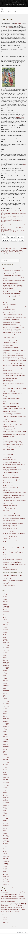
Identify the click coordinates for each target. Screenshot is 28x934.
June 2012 (5, 869)
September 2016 (6, 785)
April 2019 (5, 734)
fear (12, 896)
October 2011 (5, 883)
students (14, 907)
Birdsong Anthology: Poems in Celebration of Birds (13, 286)
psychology (11, 905)
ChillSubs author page (7, 349)
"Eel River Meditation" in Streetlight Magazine (12, 479)
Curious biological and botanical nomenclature (12, 575)
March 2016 (5, 795)
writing (18, 253)
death (24, 893)
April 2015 (5, 813)
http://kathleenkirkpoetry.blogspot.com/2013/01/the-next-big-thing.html (13, 211)
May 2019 (5, 733)
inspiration (11, 898)
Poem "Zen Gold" (6, 510)
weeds (16, 909)
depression (3, 894)
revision (20, 905)
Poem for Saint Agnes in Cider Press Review (11, 512)
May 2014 (5, 832)
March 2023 (5, 660)
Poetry (13, 248)
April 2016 (5, 794)
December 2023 (6, 645)
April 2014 (5, 833)
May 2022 (5, 677)
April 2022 (5, 678)
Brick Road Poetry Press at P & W (9, 585)
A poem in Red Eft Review (8, 339)
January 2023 (5, 664)
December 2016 (6, 780)
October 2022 (5, 668)
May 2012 (5, 871)
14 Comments (24, 248)
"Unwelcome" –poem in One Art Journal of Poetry (13, 325)
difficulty (7, 894)
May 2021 (5, 696)
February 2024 (6, 642)
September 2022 (6, 670)
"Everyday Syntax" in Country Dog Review (11, 316)
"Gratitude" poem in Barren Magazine (10, 472)
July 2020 (5, 710)
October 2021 (5, 688)
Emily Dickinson (19, 894)
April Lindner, (18, 23)
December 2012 (6, 860)
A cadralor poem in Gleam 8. (8, 414)
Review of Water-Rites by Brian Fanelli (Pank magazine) (14, 317)
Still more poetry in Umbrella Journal (10, 405)
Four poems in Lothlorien (8, 380)
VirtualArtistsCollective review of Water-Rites (12, 353)
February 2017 (6, 777)
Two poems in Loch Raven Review (10, 372)
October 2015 (5, 804)
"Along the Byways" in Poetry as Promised (11, 515)
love (12, 899)
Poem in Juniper (6, 396)
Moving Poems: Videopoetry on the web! (11, 577)
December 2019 (6, 721)
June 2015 (5, 810)
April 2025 (5, 619)
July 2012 (5, 868)
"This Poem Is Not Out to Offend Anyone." (11, 403)
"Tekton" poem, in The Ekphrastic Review (11, 321)
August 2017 (5, 767)
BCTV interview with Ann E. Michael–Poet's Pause (13, 424)
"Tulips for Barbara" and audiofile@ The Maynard (13, 357)
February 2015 (6, 817)
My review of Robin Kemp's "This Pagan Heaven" (13, 559)
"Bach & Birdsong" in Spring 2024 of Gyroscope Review (14, 388)
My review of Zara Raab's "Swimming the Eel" (12, 561)
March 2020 (5, 716)
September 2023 (6, 650)
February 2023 (6, 662)
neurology (20, 901)
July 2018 (5, 749)
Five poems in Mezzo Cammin (9, 526)
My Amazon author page (8, 288)
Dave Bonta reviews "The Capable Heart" (11, 319)
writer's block (23, 909)
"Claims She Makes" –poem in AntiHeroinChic (12, 314)
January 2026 (5, 604)
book (2, 891)
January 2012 (5, 878)
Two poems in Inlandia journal (9, 474)
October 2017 (5, 764)
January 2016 (5, 799)
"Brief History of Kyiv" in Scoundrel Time (11, 462)
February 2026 (6, 603)
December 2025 (6, 606)
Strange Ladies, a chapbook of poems (10, 283)
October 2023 (5, 649)
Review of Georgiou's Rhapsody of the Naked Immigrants (14, 564)
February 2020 (6, 718)
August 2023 (5, 652)
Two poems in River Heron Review (10, 447)
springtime (7, 907)
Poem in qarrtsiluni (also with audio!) (10, 330)
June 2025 (5, 616)
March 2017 (5, 776)
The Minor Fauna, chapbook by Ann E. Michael (12, 291)
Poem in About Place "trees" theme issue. (11, 477)
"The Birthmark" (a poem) (8, 485)
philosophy (9, 904)
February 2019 (6, 738)
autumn (15, 888)
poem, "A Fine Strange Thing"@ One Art (11, 311)
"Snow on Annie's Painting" (8, 381)
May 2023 (5, 657)
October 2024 (5, 629)
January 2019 (5, 739)
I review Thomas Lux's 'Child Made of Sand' (12, 562)
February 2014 (6, 836)
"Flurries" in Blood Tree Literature (10, 528)
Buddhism (13, 891)
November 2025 (6, 607)
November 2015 (6, 802)
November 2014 (6, 822)
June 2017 (5, 771)
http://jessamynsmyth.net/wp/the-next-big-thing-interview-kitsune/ (13, 214)
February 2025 (6, 622)
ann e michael (14, 2)
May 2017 (5, 772)
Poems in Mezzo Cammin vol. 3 (9, 484)
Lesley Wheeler (19, 898)
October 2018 (5, 744)
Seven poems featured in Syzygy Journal (11, 406)
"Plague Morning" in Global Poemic (10, 508)
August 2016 (5, 787)
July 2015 (5, 808)
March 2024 (5, 640)
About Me (15, 11)
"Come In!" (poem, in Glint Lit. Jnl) (10, 525)
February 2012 (6, 876)
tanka (19, 907)
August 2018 (5, 748)
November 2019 (6, 723)
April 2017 (5, 774)
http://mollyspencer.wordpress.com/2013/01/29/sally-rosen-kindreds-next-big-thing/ (13, 228)
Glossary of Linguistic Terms (8, 587)
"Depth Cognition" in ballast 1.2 (9, 337)
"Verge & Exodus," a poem (8, 482)
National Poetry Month (8, 902)
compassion (23, 891)
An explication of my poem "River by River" (12, 502)
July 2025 (5, 614)
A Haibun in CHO (6, 538)
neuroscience (24, 901)
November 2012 (6, 861)
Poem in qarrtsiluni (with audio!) (9, 324)
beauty (20, 887)
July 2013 (5, 848)
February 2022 (6, 682)
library (24, 898)
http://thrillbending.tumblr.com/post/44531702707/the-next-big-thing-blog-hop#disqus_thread (14, 231)
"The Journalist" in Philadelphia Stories (11, 475)
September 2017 (6, 766)
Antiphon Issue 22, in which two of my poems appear (13, 495)
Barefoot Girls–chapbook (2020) (9, 296)
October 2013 (5, 843)
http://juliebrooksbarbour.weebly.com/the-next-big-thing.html (12, 220)
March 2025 (5, 621)
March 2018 (5, 756)
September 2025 (6, 611)
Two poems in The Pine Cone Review (10, 487)
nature (16, 901)
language (14, 898)
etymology (9, 896)
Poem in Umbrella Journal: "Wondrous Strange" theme (14, 434)
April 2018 (5, 754)
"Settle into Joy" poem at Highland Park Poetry (12, 530)
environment (4, 896)
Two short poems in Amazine (8, 335)
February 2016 (6, 797)
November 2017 (6, 762)
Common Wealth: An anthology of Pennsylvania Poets (14, 295)
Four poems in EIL (6, 490)
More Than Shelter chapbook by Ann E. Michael (12, 285)
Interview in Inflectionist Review (9, 467)
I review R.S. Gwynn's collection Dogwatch (11, 551)
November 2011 (6, 881)
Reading (16, 905)
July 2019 (5, 729)
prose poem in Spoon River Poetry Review (11, 513)
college (19, 891)
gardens (2, 898)
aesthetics (9, 887)
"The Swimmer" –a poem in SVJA (9, 522)
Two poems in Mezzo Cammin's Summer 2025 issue (13, 327)
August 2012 (5, 866)
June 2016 (5, 790)
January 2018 (5, 759)
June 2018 (5, 751)
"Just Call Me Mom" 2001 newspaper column (12, 441)
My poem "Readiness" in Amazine (10, 378)
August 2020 (5, 708)
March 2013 (5, 855)
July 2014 (5, 828)
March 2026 (5, 601)
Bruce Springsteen (20, 117)
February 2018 (6, 757)
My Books (3, 11)
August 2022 (5, 672)
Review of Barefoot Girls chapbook (10, 334)
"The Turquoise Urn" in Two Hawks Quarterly (12, 497)
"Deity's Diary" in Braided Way (9, 456)
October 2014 (5, 823)
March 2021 (5, 700)
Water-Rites (10, 253)
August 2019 (5, 728)
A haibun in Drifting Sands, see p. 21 (10, 520)
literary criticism (4, 899)
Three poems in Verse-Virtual (8, 312)
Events (10, 248)
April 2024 (5, 639)
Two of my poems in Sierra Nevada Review (11, 347)
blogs (6, 250)
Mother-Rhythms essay (7, 302)
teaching (22, 907)
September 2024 (6, 631)
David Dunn (20, 892)
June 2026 (5, 596)
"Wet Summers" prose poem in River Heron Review (13, 523)
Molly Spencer (9, 27)
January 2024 (5, 644)
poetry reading (5, 905)
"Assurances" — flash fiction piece (10, 342)
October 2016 (5, 784)
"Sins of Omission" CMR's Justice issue (11, 344)
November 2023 (6, 647)
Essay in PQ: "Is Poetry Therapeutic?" (10, 505)
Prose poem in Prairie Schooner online (10, 423)
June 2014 (5, 830)
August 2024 (5, 632)
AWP (18, 887)
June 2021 (5, 695)
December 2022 (6, 665)
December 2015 (6, 800)
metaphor (22, 900)
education (14, 894)
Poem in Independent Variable (9, 309)
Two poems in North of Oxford (9, 531)
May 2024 (5, 637)
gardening (22, 896)
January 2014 (5, 838)
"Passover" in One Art (7, 457)
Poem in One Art (6, 470)
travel (2, 909)
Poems (9, 11)
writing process (13, 911)
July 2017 (5, 769)
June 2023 (5, 655)
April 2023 (5, 659)
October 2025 (5, 609)
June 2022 (5, 675)
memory (17, 900)
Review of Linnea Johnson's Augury (10, 569)
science (2, 907)
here (16, 110)
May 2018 (5, 752)
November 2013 (6, 841)
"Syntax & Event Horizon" (8, 454)
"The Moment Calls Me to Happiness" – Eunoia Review (14, 517)
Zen (18, 911)
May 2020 (5, 713)
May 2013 (5, 851)
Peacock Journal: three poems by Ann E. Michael (13, 355)
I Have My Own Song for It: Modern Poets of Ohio (13, 290)
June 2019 (5, 731)
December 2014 (6, 820)
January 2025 (5, 624)
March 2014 (5, 835)
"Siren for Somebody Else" (8, 345)
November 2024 (6, 627)
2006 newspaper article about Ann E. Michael (12, 469)
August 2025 (5, 612)
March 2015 (5, 815)
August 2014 (5, 827)
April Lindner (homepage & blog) (8, 219)
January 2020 (5, 720)
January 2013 (5, 858)
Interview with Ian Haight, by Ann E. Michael (12, 332)
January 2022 (5, 683)
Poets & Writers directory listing (9, 498)
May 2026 (5, 598)
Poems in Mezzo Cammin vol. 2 (9, 304)
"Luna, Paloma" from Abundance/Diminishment (12, 340)
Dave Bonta (15, 892)
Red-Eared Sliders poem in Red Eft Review (11, 398)
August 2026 (5, 593)
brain (10, 891)
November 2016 (6, 782)
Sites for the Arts (6, 922)
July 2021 (5, 693)
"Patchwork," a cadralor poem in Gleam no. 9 (12, 413)
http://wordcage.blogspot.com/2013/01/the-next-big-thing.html (12, 216)
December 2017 (6, 761)
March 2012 (5, 874)
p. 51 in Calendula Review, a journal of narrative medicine (14, 431)
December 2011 (6, 879)
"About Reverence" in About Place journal (11, 322)
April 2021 (5, 698)
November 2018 (6, 743)
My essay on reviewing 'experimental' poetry (12, 329)
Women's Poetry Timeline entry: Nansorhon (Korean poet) (14, 442)
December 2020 (6, 701)
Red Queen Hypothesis (16, 251)
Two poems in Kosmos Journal (9, 386)
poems (18, 904)
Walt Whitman (6, 909)
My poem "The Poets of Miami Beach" (10, 489)
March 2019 (5, 736)
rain (14, 905)
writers (15, 253)
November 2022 (6, 667)
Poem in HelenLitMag (7, 370)
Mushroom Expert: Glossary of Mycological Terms (13, 580)
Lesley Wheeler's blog (7, 578)
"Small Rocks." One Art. (7, 377)
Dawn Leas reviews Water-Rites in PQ (10, 426)
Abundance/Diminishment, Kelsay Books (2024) (12, 270)
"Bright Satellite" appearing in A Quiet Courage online (14, 375)
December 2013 (6, 840)
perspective (3, 904)
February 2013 (6, 856)
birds (23, 888)
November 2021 (6, 687)
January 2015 (5, 818)
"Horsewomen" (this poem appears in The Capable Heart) (14, 358)
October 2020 (5, 705)
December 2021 (6, 685)
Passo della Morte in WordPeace (9, 421)
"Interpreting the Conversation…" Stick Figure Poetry (13, 433)
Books (6, 248)
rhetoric (24, 905)
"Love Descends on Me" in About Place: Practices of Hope (14, 500)
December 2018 (6, 741)
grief (5, 898)
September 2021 (6, 690)
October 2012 (5, 863)
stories (10, 907)
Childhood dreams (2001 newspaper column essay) (13, 503)
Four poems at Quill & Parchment (9, 411)
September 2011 (6, 884)
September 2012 (6, 864)
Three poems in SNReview (8, 507)
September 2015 (6, 805)
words (18, 909)
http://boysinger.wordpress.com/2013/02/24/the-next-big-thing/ (13, 224)
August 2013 (5, 846)
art (12, 888)
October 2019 (5, 724)
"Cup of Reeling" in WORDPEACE (10, 536)
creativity (10, 892)
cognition (16, 891)
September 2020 (6, 706)
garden (18, 896)
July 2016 (5, 789)
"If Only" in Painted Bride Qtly (9, 391)
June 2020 (5, 711)
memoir (14, 899)
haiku (7, 898)
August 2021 (5, 692)
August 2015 (5, 807)
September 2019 (6, 726)
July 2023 (5, 654)
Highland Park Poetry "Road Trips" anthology (12, 275)
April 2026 (5, 599)
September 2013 (6, 845)
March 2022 (5, 680)
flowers (14, 896)
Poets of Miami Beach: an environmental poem (12, 373)
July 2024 (5, 634)
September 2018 (6, 746)
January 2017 (5, 779)
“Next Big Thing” (7, 19)
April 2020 (5, 715)
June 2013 (5, 850)
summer (17, 907)
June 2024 (5, 635)
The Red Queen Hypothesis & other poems (11, 293)
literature (9, 900)
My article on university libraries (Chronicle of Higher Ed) (14, 518)
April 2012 (5, 873)
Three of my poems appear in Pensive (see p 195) (12, 368)
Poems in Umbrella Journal (8, 449)
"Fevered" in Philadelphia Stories (9, 390)
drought (10, 894)
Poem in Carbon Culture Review (9, 419)
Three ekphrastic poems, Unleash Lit (10, 480)
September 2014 (6, 825)
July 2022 (5, 673)
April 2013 (5, 853)
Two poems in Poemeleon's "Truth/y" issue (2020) (13, 363)
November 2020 (6, 703)
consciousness (5, 893)
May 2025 (5, 617)
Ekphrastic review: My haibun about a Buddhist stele (13, 461)
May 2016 (5, 792)
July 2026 (5, 594)
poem (14, 904)
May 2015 (5, 812)
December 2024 (6, 626)
